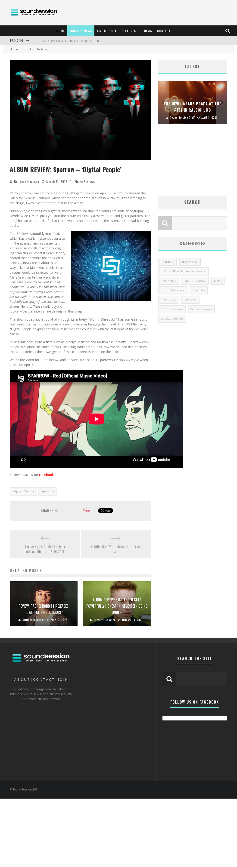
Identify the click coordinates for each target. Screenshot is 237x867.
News (218, 281)
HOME (60, 30)
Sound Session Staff (196, 117)
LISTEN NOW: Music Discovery (183, 271)
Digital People (23, 491)
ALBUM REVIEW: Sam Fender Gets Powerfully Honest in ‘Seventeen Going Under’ (117, 606)
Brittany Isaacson (26, 181)
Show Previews (172, 309)
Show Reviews (201, 309)
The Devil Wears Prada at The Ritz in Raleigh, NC (67, 39)
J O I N (63, 679)
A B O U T (21, 679)
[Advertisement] (147, 12)
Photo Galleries (172, 290)
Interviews (190, 262)
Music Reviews (85, 181)
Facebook (46, 474)
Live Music (168, 281)
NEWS (148, 30)
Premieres (168, 300)
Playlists (199, 290)
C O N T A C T (43, 679)
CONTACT (164, 30)
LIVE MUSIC (105, 30)
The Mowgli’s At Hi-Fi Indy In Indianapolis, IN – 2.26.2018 (45, 549)
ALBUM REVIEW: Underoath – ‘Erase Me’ (115, 549)
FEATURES (129, 30)
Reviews (190, 300)
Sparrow (47, 491)
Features (167, 262)
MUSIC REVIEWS (81, 30)
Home (14, 49)
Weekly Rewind (172, 319)
